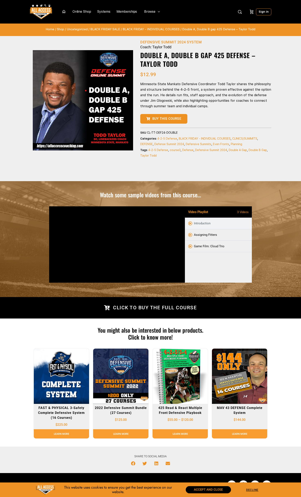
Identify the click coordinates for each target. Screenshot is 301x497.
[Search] (240, 11)
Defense (188, 150)
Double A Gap (238, 150)
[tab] (218, 223)
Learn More (61, 434)
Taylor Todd (148, 155)
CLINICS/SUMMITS (244, 138)
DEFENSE (146, 144)
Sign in (264, 11)
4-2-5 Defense (167, 138)
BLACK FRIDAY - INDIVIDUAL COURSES (151, 29)
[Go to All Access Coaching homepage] (41, 11)
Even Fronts (221, 144)
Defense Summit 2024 (169, 144)
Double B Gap (258, 150)
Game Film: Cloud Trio (209, 246)
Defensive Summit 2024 (211, 150)
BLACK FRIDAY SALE (105, 29)
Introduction (202, 223)
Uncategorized (77, 29)
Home (50, 29)
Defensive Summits (198, 144)
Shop (60, 29)
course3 (175, 150)
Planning (236, 144)
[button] (133, 464)
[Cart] (251, 12)
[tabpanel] (117, 244)
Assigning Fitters (205, 235)
